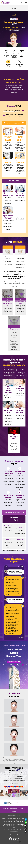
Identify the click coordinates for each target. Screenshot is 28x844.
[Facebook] (14, 835)
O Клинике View (12, 815)
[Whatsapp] (25, 822)
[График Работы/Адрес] (25, 825)
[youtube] (25, 831)
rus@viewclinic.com (15, 822)
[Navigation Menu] (26, 2)
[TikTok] (17, 835)
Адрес (18, 815)
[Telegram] (25, 819)
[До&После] (25, 828)
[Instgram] (10, 835)
